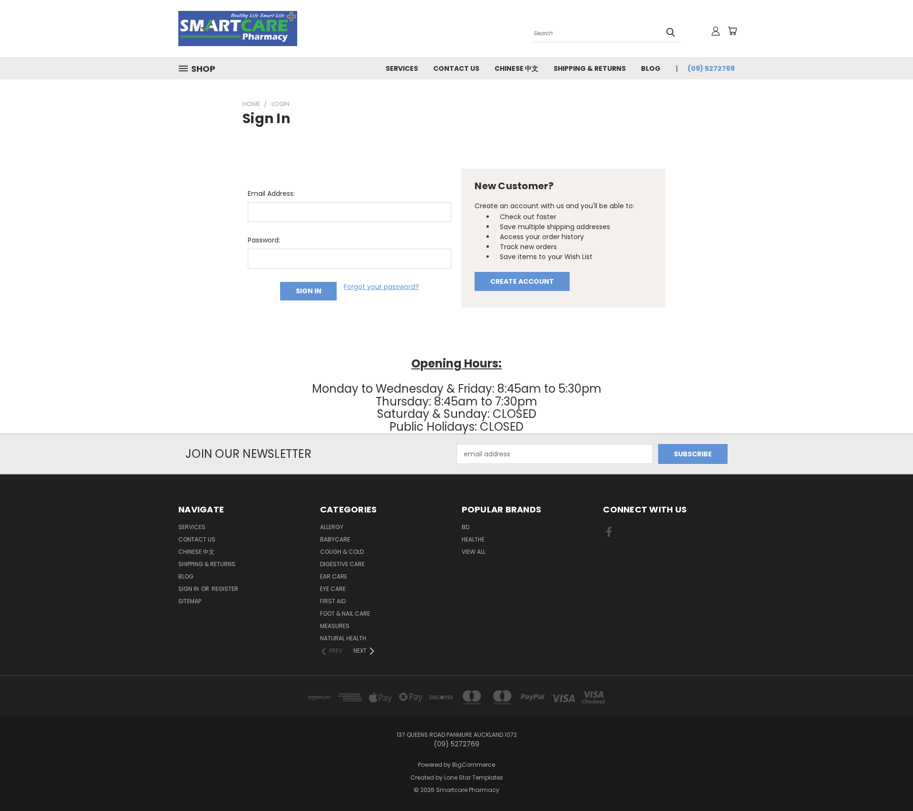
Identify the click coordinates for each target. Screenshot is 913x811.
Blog (650, 68)
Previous (888, 781)
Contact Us (456, 68)
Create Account (522, 281)
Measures (335, 626)
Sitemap (189, 601)
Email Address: (271, 193)
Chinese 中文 (516, 68)
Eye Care (333, 589)
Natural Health (343, 638)
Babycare (335, 539)
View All (474, 552)
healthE (473, 539)
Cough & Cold (342, 552)
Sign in (189, 589)
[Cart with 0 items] (732, 31)
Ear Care (333, 576)
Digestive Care (342, 564)
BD (465, 527)
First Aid (333, 601)
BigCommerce (473, 765)
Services (402, 68)
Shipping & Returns (590, 68)
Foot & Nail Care (345, 613)
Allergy (331, 527)
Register (225, 589)
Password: (264, 240)
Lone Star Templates (473, 777)
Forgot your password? (381, 286)
